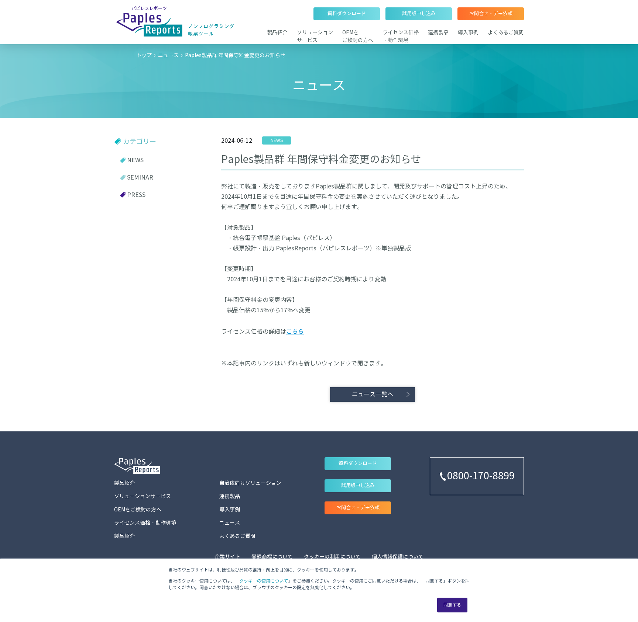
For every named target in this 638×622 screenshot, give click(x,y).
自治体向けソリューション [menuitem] (250, 483)
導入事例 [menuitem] (468, 32)
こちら (295, 331)
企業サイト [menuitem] (227, 557)
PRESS (136, 194)
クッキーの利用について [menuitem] (332, 557)
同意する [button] (452, 605)
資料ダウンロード (346, 14)
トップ (144, 55)
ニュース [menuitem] (229, 523)
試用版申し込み (419, 14)
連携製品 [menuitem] (438, 32)
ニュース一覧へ (372, 394)
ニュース (168, 55)
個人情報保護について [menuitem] (397, 557)
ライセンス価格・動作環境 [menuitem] (145, 523)
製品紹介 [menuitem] (277, 32)
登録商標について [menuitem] (272, 557)
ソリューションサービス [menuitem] (142, 496)
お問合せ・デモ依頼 (490, 14)
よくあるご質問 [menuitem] (506, 32)
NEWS (135, 160)
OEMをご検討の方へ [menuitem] (137, 510)
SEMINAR (140, 177)
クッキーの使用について (263, 581)
